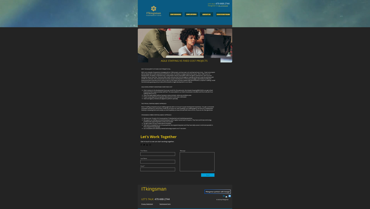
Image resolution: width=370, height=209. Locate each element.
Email (142, 166)
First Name (144, 150)
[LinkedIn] (147, 145)
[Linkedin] (224, 196)
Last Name (144, 158)
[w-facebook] (227, 197)
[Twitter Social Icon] (230, 196)
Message (182, 150)
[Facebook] (141, 145)
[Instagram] (150, 145)
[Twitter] (144, 145)
